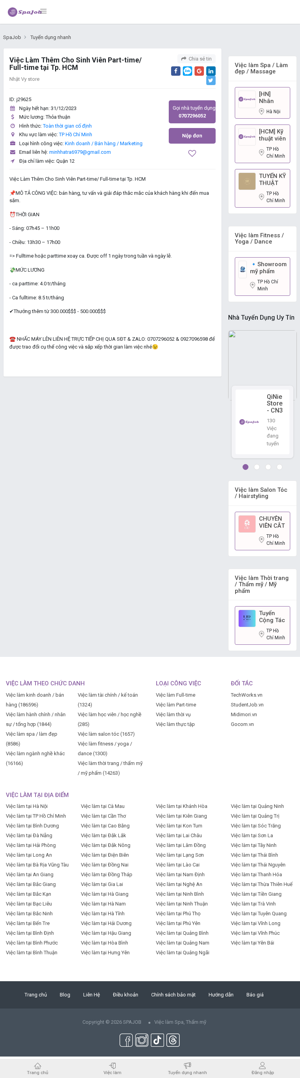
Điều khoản (125, 995)
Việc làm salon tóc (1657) (106, 734)
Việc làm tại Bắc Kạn (28, 894)
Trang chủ (36, 995)
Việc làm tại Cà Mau (103, 806)
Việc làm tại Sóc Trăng (256, 826)
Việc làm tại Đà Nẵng (29, 835)
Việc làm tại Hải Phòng (31, 845)
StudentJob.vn (247, 705)
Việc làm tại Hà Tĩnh (103, 913)
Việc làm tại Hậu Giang (106, 933)
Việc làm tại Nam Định (180, 874)
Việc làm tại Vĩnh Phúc (255, 933)
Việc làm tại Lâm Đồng (181, 845)
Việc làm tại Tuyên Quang (259, 913)
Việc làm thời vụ (173, 714)
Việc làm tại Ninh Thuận (182, 904)
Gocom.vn (242, 724)
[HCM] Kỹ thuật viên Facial (272, 135)
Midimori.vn (244, 714)
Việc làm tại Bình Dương (32, 826)
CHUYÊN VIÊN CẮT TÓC (272, 522)
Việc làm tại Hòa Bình (104, 943)
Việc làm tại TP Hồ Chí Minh (36, 816)
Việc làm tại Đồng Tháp (106, 874)
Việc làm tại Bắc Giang (31, 884)
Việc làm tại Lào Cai (178, 865)
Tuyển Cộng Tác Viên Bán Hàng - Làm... (272, 617)
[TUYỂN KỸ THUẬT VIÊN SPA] (247, 181)
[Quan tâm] (192, 154)
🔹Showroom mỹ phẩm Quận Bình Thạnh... (268, 268)
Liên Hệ (91, 995)
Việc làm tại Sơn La (252, 835)
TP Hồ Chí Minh (75, 134)
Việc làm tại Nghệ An (179, 884)
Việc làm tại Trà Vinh (253, 904)
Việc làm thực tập (175, 724)
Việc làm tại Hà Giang (105, 894)
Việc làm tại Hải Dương (106, 923)
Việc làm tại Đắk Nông (105, 845)
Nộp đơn (192, 136)
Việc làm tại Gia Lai (102, 884)
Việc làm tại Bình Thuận (31, 952)
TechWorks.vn (246, 695)
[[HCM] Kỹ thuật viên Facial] (247, 136)
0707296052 (192, 112)
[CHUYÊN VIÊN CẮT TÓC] (247, 524)
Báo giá (255, 995)
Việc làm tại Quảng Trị (255, 816)
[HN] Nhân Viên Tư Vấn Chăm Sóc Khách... (273, 98)
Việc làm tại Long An (29, 855)
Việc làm (112, 1072)
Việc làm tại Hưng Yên (105, 952)
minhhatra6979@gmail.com (80, 152)
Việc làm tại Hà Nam (103, 904)
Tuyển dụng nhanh (187, 1072)
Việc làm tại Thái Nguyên (258, 865)
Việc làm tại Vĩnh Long (255, 923)
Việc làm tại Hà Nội (27, 806)
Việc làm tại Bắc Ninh (29, 913)
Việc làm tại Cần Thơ (103, 816)
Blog (65, 995)
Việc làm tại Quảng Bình (182, 933)
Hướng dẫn (221, 995)
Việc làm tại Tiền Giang (256, 894)
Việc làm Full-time (175, 695)
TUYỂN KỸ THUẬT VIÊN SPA (272, 180)
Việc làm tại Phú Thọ (178, 913)
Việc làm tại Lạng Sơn (180, 855)
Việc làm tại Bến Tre (28, 923)
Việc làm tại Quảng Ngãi (182, 952)
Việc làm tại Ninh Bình (180, 894)
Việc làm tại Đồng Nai (105, 865)
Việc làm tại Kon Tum (179, 826)
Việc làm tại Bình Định (30, 933)
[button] (245, 467)
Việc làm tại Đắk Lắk (103, 835)
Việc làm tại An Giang (30, 874)
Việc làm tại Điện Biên (105, 855)
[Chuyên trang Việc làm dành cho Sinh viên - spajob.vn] (25, 11)
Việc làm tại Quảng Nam (182, 943)
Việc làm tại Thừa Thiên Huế (262, 884)
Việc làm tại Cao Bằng (105, 826)
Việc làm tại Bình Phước (32, 943)
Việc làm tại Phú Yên (178, 923)
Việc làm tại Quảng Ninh (257, 806)
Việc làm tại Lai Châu (179, 835)
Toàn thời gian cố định (67, 126)
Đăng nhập (263, 1072)
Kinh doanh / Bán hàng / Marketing (104, 143)
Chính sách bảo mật (173, 995)
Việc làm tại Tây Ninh (254, 845)
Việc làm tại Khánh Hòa (181, 806)
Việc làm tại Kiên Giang (181, 816)
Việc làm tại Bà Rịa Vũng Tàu (37, 865)
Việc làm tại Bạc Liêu (29, 904)
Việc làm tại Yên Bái (252, 943)
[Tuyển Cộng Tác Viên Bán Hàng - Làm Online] (247, 618)
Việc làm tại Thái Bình (254, 855)
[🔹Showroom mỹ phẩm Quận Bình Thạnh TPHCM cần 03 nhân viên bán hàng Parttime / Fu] (242, 269)
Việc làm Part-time (176, 705)
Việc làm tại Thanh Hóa (256, 874)
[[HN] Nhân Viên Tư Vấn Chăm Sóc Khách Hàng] (247, 99)
